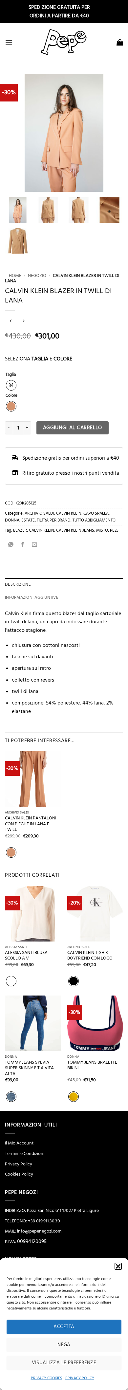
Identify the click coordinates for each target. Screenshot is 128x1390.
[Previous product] (23, 322)
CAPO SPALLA (96, 513)
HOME (13, 276)
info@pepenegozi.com (39, 1231)
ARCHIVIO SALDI (39, 513)
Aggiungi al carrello (72, 427)
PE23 (114, 530)
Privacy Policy (18, 1164)
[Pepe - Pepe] (64, 42)
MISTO (102, 530)
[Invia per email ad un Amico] (34, 545)
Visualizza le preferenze (64, 1362)
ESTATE (28, 520)
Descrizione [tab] (18, 584)
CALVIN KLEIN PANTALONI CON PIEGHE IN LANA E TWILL (30, 823)
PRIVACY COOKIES (46, 1378)
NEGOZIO (37, 276)
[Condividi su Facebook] (22, 545)
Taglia (11, 375)
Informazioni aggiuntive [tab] (31, 597)
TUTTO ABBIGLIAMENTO (94, 520)
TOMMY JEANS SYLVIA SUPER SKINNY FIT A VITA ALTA (29, 1068)
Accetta (63, 1326)
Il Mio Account (19, 1143)
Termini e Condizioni (24, 1153)
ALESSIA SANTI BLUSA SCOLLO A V (26, 955)
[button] (118, 1266)
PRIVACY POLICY (79, 1378)
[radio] (11, 385)
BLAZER (20, 530)
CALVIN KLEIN (68, 513)
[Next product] (11, 322)
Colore (11, 395)
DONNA (12, 520)
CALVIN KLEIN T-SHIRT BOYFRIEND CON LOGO (90, 955)
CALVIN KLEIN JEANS (75, 530)
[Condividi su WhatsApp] (11, 545)
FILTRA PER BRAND (54, 520)
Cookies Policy (19, 1174)
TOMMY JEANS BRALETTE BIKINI (92, 1065)
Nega (64, 1344)
